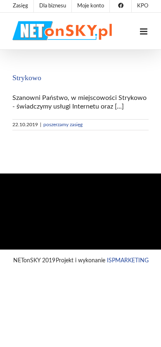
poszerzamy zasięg (63, 124)
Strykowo (26, 78)
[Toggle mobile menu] (144, 31)
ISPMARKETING (128, 261)
